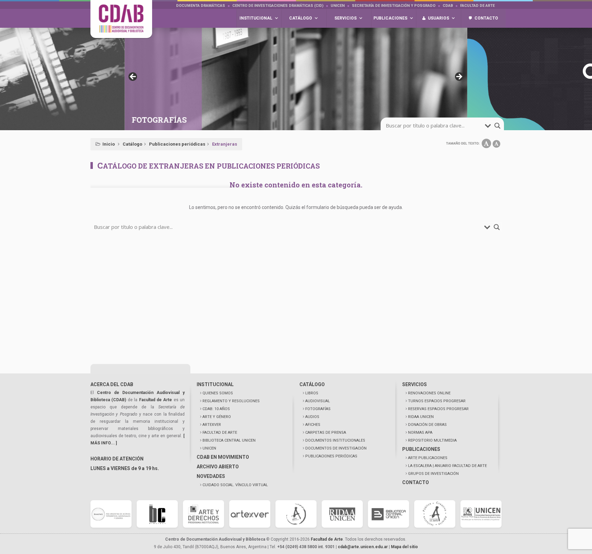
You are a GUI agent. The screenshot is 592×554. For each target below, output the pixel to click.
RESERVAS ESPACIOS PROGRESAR (438, 409)
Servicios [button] (345, 18)
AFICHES (312, 424)
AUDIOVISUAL (317, 401)
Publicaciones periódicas (177, 144)
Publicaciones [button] (390, 18)
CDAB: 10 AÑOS (216, 409)
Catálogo (132, 144)
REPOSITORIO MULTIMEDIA (432, 440)
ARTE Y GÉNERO (216, 417)
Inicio (108, 144)
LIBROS (311, 393)
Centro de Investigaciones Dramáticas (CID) (277, 5)
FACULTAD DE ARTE (219, 432)
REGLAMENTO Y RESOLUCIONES (231, 401)
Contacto (486, 18)
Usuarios (438, 18)
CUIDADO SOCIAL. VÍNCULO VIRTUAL (235, 485)
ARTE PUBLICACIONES (427, 458)
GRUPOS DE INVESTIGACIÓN (433, 473)
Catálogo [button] (300, 18)
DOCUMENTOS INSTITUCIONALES (335, 440)
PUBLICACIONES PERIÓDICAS (331, 456)
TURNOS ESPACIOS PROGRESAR (437, 401)
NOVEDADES (211, 476)
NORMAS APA (420, 432)
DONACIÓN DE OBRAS (427, 424)
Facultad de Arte (477, 5)
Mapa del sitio (404, 546)
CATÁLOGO (312, 384)
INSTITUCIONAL (215, 384)
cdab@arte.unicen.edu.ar (363, 546)
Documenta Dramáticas (200, 5)
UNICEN (338, 5)
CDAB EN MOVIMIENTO (223, 457)
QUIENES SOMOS (217, 393)
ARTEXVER (211, 424)
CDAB (448, 5)
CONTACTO (415, 482)
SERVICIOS (414, 384)
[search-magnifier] (497, 126)
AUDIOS (312, 417)
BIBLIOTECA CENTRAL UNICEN (229, 440)
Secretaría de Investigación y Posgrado (393, 5)
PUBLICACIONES (421, 449)
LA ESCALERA (447, 466)
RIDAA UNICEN (421, 417)
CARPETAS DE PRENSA (325, 432)
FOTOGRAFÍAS (318, 409)
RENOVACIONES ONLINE (429, 393)
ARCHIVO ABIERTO (218, 466)
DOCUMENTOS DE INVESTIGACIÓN (336, 448)
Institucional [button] (255, 18)
